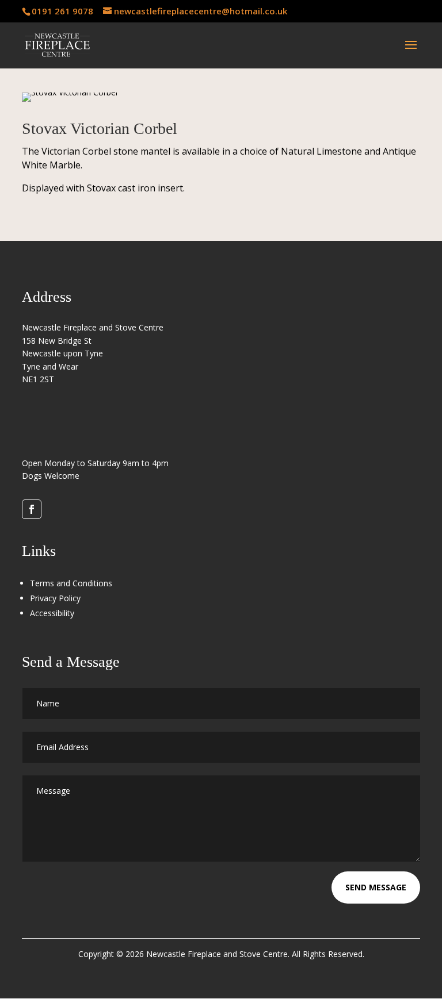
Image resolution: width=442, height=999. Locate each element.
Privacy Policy (55, 598)
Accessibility (52, 613)
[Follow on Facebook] (31, 509)
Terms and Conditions (71, 583)
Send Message (375, 887)
